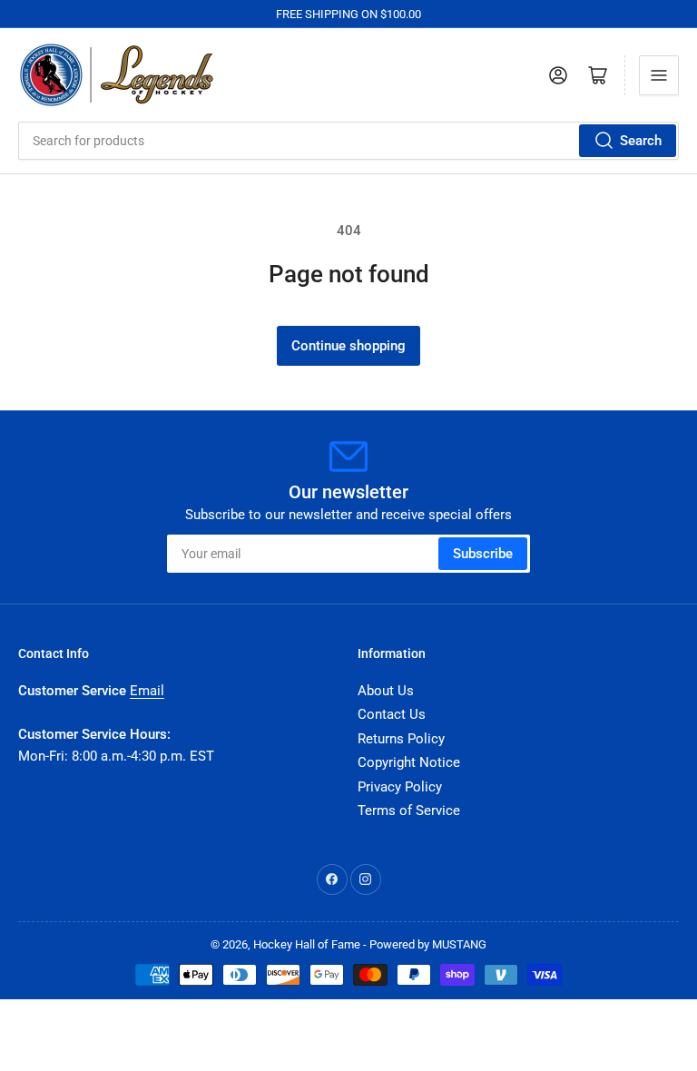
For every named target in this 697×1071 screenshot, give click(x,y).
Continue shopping (348, 346)
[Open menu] (659, 75)
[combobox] (348, 141)
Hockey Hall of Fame (306, 944)
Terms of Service (409, 810)
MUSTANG (459, 944)
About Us (386, 691)
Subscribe (483, 553)
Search (641, 141)
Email (147, 691)
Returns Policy (401, 739)
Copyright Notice (409, 762)
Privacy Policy (400, 787)
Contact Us (392, 714)
